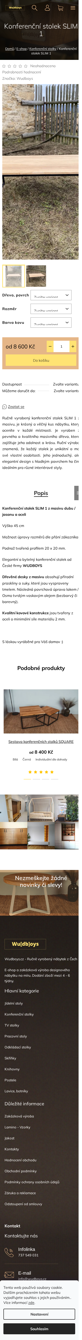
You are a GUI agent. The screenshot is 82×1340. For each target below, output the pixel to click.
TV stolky (12, 1025)
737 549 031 (28, 1255)
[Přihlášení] (47, 8)
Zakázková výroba (19, 1116)
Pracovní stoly (16, 1036)
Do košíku (41, 360)
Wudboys (25, 78)
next (77, 707)
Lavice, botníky (16, 1091)
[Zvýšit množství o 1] (72, 346)
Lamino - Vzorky (17, 1127)
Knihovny (12, 1069)
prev (4, 707)
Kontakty (12, 1149)
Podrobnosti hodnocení (21, 72)
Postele (10, 1080)
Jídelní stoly (14, 1003)
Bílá (15, 759)
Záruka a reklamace (20, 1193)
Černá (27, 759)
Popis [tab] (41, 492)
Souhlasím (39, 1329)
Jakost (9, 1138)
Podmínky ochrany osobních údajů (32, 1182)
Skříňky (10, 1058)
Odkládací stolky (18, 1047)
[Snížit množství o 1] (50, 346)
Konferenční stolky (19, 1014)
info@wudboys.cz (32, 1279)
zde (31, 1302)
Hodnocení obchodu (20, 1160)
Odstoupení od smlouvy (23, 1204)
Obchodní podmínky (21, 1171)
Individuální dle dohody (51, 759)
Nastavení (39, 1314)
